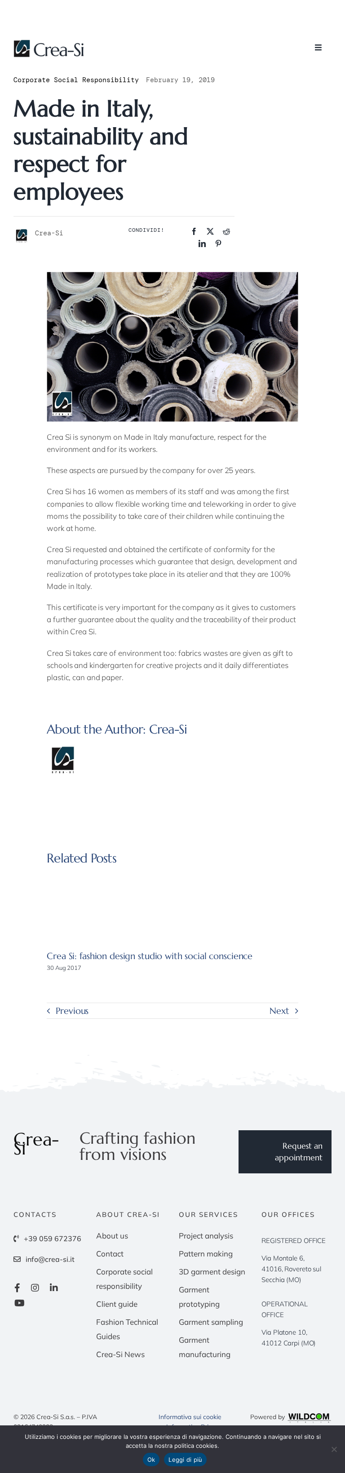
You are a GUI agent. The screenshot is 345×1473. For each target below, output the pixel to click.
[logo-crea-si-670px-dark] (49, 43)
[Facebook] (194, 232)
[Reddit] (226, 232)
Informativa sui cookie (190, 1417)
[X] (210, 232)
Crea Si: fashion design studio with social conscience (149, 956)
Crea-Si (168, 729)
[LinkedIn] (202, 244)
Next (279, 1011)
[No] (333, 1449)
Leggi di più (185, 1459)
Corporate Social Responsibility (76, 79)
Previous (72, 1011)
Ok (151, 1459)
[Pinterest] (218, 244)
